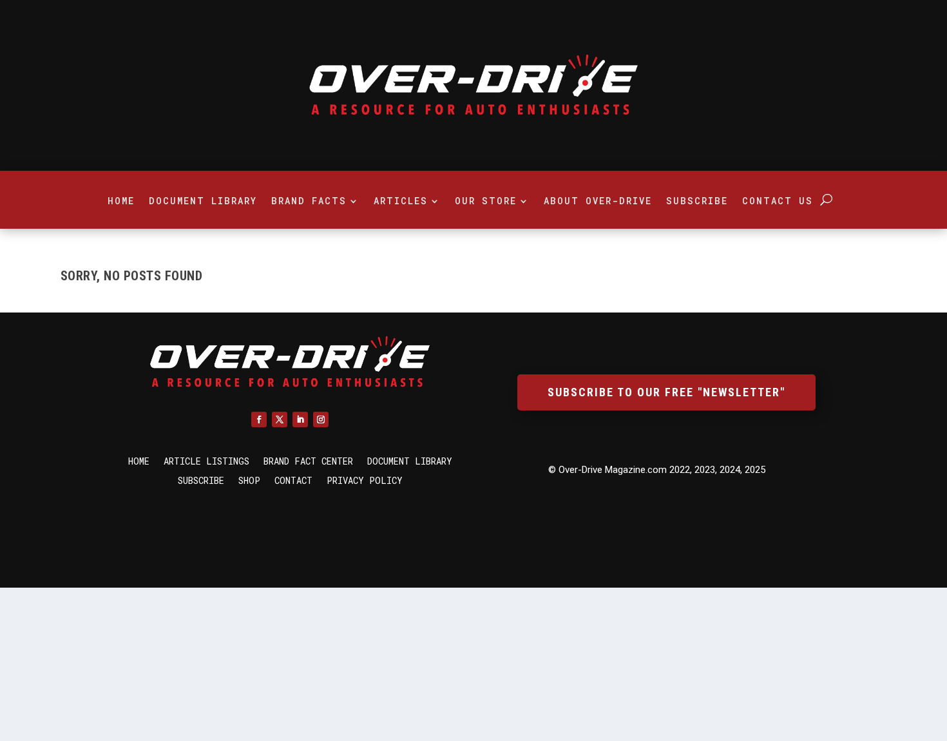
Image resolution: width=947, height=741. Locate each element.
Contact (293, 481)
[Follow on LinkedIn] (300, 419)
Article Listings (206, 462)
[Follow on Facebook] (259, 419)
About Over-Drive (598, 202)
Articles (401, 202)
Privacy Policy (365, 481)
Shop (249, 481)
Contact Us (777, 202)
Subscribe (697, 202)
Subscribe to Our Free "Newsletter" (666, 392)
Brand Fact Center (308, 462)
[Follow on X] (279, 419)
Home (121, 202)
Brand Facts (309, 202)
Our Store (486, 202)
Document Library (203, 202)
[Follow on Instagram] (321, 419)
